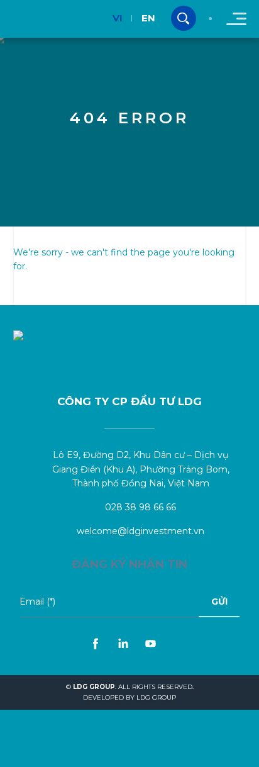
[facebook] (95, 643)
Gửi (219, 601)
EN (148, 18)
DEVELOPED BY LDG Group (129, 697)
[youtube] (150, 643)
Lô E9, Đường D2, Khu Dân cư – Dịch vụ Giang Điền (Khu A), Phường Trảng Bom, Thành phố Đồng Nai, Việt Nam (140, 469)
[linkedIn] (123, 643)
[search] (183, 18)
